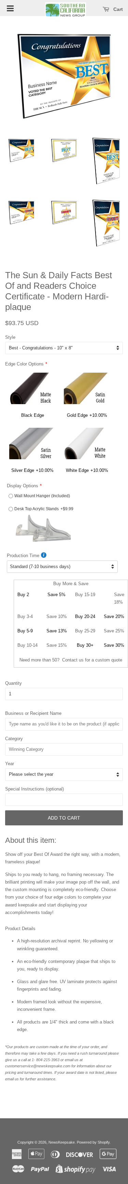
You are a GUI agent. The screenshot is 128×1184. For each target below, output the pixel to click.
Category (14, 738)
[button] (10, 7)
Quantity (13, 683)
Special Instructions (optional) (34, 789)
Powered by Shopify (93, 1142)
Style (10, 337)
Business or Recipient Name (33, 713)
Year (9, 763)
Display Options (22, 485)
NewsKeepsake (61, 1142)
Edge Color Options (24, 363)
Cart (117, 9)
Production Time (23, 555)
